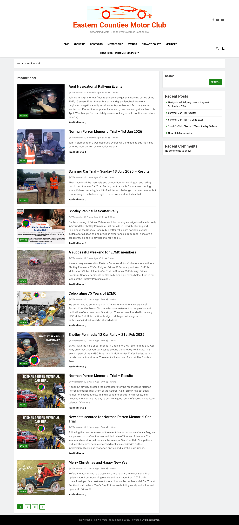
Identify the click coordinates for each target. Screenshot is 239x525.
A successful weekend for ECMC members (102, 252)
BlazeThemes (152, 519)
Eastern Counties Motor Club (119, 25)
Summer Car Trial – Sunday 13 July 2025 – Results (109, 171)
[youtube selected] (217, 20)
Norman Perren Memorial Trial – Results (101, 376)
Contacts (96, 44)
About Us (79, 44)
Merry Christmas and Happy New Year (99, 462)
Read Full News (76, 122)
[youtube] (222, 20)
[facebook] (213, 20)
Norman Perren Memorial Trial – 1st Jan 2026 (105, 132)
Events (132, 44)
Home (65, 44)
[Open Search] (217, 48)
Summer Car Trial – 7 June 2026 (185, 119)
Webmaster (77, 92)
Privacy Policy (151, 44)
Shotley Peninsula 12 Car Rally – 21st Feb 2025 (106, 335)
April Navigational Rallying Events (95, 86)
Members (171, 44)
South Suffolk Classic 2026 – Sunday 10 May (192, 126)
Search (169, 76)
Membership (115, 44)
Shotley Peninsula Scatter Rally (93, 211)
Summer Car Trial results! (182, 112)
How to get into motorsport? (119, 53)
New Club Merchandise (180, 133)
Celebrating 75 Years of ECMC (92, 293)
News (23, 160)
